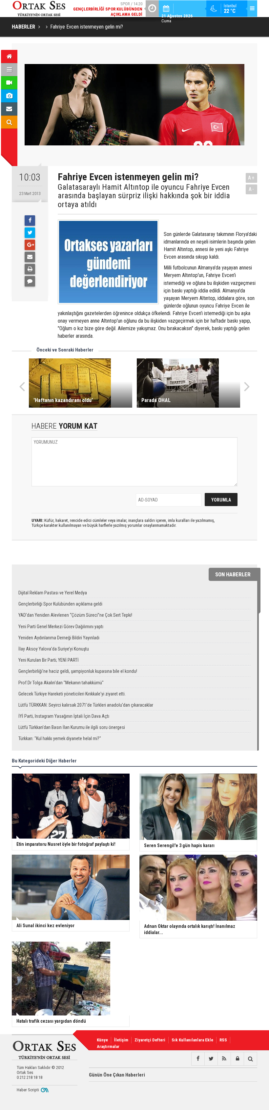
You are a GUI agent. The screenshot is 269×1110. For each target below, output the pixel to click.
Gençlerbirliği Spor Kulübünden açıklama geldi (60, 604)
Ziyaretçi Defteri (149, 1039)
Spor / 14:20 (107, 9)
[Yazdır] (30, 269)
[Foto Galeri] (9, 95)
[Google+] (30, 245)
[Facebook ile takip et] (197, 1059)
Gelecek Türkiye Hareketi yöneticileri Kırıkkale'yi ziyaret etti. (72, 693)
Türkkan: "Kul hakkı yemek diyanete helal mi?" (59, 738)
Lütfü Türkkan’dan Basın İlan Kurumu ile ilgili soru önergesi (71, 727)
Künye (102, 1039)
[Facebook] (30, 220)
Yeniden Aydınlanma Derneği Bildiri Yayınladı (58, 637)
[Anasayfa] (9, 56)
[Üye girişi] (237, 1059)
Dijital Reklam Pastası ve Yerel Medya (52, 592)
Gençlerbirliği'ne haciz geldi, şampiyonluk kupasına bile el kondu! (77, 671)
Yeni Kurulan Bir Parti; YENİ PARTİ (48, 660)
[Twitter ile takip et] (210, 1059)
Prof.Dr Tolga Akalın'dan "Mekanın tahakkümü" (61, 682)
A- (252, 189)
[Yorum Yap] (30, 281)
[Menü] (9, 69)
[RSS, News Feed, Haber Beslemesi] (224, 1059)
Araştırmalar (108, 1046)
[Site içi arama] (9, 122)
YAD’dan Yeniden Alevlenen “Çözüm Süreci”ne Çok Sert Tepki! (75, 615)
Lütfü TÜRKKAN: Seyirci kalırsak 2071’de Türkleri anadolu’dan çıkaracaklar (85, 705)
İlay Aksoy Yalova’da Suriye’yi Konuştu (53, 648)
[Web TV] (9, 82)
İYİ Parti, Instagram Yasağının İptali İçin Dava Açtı (63, 716)
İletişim (121, 1039)
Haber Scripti (28, 1089)
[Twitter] (30, 232)
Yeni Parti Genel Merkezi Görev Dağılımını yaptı (60, 626)
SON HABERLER (233, 574)
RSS (223, 1039)
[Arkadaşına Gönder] (30, 257)
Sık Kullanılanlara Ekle (192, 1039)
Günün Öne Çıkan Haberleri (117, 1075)
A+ (251, 178)
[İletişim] (9, 109)
